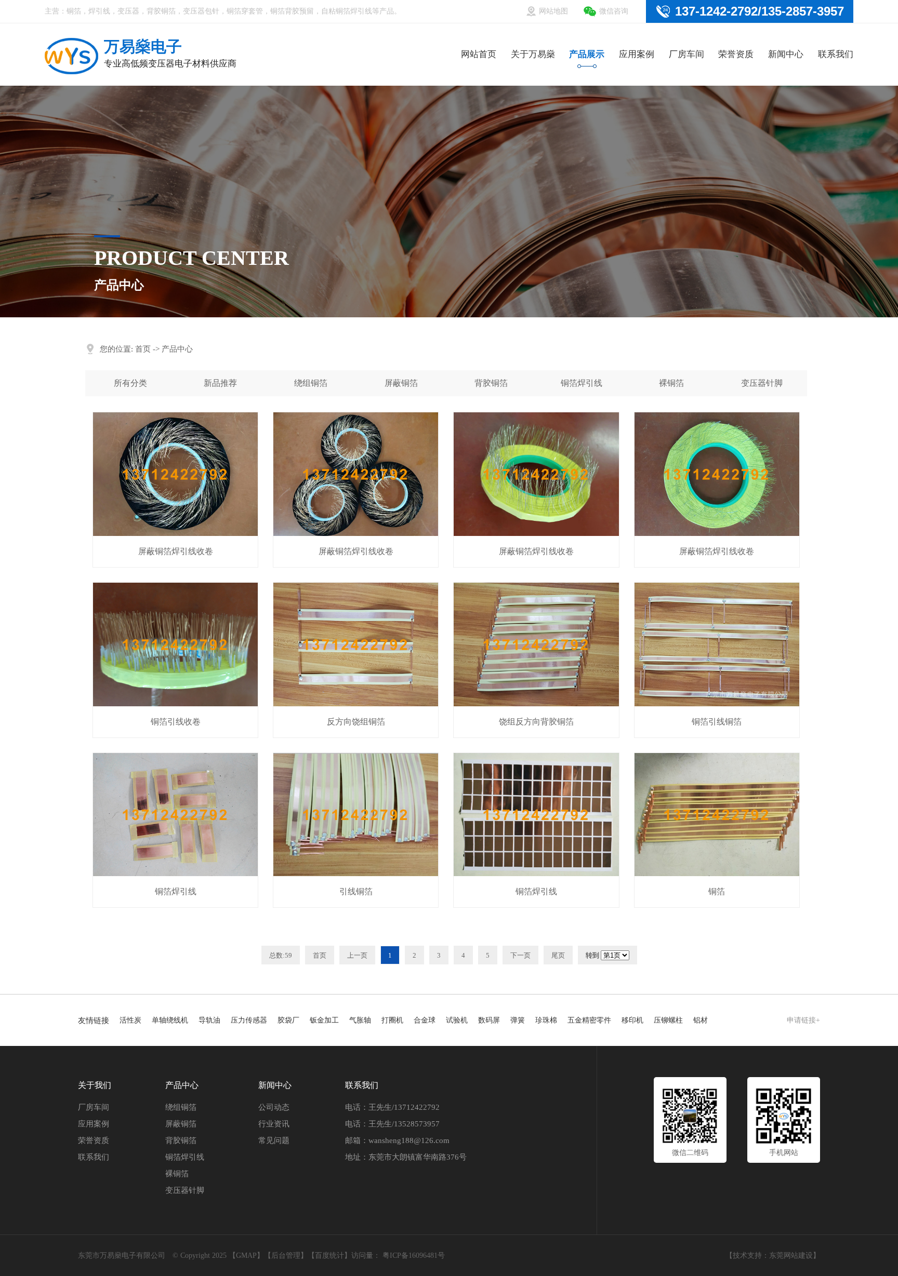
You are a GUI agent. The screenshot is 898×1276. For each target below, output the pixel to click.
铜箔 (716, 891)
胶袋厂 (288, 1020)
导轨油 (209, 1020)
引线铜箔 (356, 891)
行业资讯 (273, 1124)
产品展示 (586, 54)
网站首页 (478, 54)
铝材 (700, 1020)
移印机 (632, 1020)
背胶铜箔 (491, 383)
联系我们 (835, 54)
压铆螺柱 (668, 1020)
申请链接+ (803, 1020)
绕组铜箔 (310, 383)
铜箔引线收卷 (176, 721)
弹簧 (517, 1020)
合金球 (424, 1020)
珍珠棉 (546, 1020)
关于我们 (94, 1085)
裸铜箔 (671, 383)
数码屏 (489, 1020)
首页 (143, 349)
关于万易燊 (533, 54)
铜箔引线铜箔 (717, 721)
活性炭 (130, 1020)
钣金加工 (324, 1020)
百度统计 (329, 1255)
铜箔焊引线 (581, 383)
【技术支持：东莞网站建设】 (772, 1255)
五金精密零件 (589, 1020)
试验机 (457, 1020)
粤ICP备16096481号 (413, 1255)
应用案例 (636, 54)
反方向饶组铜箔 (356, 721)
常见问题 (273, 1140)
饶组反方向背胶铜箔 (536, 721)
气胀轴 (360, 1020)
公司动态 (273, 1107)
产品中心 (177, 349)
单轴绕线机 (170, 1020)
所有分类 (130, 383)
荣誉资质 (736, 54)
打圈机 (392, 1020)
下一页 (520, 955)
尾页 (558, 955)
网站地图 (553, 11)
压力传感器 (249, 1020)
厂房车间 (686, 54)
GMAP (246, 1255)
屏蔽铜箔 (401, 383)
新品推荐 (220, 383)
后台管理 (285, 1255)
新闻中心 (785, 54)
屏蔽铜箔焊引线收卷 (175, 551)
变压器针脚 (762, 383)
